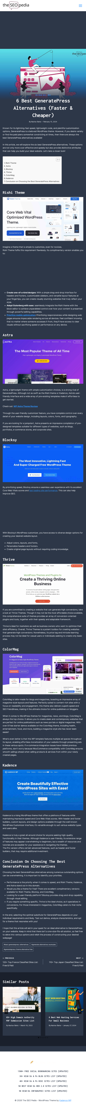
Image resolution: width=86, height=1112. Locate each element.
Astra (8, 166)
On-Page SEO (40, 95)
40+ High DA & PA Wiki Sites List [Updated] (43, 1081)
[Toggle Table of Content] (56, 159)
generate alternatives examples (43, 944)
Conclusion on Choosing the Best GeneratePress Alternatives (32, 181)
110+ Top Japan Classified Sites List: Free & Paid (66, 962)
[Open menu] (80, 5)
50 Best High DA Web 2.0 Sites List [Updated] (43, 1086)
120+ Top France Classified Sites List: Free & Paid (20, 962)
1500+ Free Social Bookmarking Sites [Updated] (43, 1071)
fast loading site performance (43, 490)
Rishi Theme (11, 163)
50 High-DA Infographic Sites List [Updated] (43, 1091)
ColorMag (10, 175)
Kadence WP (65, 1100)
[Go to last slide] (6, 1011)
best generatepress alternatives (16, 944)
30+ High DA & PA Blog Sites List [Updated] (43, 1076)
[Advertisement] (43, 32)
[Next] (80, 1011)
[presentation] (22, 999)
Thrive (9, 172)
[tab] (38, 1037)
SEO (49, 95)
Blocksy (9, 169)
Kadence (10, 178)
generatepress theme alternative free (18, 949)
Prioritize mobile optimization (21, 315)
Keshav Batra (36, 122)
